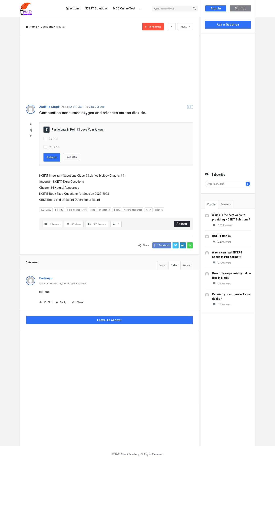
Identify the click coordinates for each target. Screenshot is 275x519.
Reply (63, 302)
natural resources (133, 209)
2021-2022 (46, 209)
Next (184, 26)
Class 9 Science (96, 106)
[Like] (30, 124)
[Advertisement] (109, 70)
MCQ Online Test (124, 8)
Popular (211, 204)
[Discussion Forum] (40, 8)
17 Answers (224, 304)
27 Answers (224, 262)
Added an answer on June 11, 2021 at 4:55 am (62, 283)
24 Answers (224, 283)
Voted (162, 265)
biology (59, 209)
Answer (182, 223)
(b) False (54, 147)
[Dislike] (30, 135)
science (159, 209)
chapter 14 (104, 209)
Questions (73, 8)
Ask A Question (228, 24)
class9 (117, 209)
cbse (92, 209)
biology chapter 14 (76, 209)
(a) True (53, 138)
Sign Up (240, 8)
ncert (148, 209)
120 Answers (225, 225)
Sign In (216, 8)
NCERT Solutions (96, 8)
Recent (187, 265)
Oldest (174, 265)
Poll (190, 106)
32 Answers (224, 241)
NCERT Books (221, 236)
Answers (225, 204)
